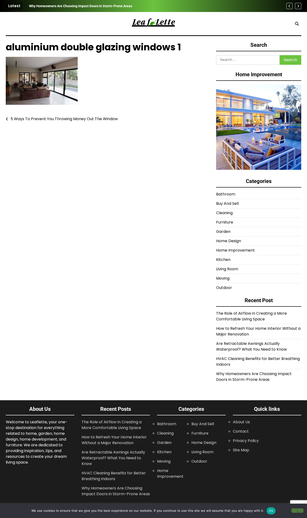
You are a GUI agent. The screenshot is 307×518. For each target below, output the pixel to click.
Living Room (227, 269)
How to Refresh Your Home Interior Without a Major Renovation (114, 440)
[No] (297, 510)
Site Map (241, 450)
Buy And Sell (227, 203)
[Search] (297, 23)
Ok (271, 510)
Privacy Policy (246, 440)
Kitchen (223, 259)
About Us (241, 422)
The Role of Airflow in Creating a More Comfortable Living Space (251, 316)
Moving (223, 278)
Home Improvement (235, 250)
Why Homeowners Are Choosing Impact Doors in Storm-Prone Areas (80, 6)
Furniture (224, 222)
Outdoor (224, 287)
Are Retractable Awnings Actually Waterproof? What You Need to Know (251, 346)
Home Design (228, 241)
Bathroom (225, 194)
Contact (241, 431)
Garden (223, 231)
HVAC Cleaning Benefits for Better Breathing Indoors (114, 476)
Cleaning (224, 213)
